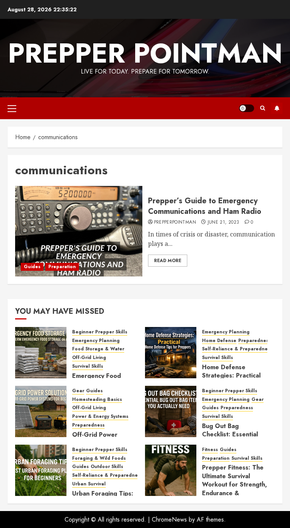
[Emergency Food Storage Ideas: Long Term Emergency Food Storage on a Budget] (40, 352)
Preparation (62, 266)
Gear (78, 391)
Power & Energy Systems (100, 416)
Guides (32, 266)
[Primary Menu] (12, 108)
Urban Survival (89, 484)
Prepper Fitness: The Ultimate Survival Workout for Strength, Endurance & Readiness (234, 484)
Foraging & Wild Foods (99, 458)
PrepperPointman (175, 222)
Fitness (210, 450)
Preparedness (254, 341)
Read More (167, 260)
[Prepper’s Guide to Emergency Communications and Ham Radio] (78, 231)
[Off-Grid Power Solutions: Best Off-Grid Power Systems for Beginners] (40, 411)
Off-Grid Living (89, 358)
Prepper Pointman (145, 53)
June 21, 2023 (223, 222)
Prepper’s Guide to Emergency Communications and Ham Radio (204, 206)
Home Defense (219, 341)
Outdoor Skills (107, 467)
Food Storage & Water (98, 349)
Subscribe (276, 108)
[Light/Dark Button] (246, 108)
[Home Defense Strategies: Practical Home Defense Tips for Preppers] (170, 352)
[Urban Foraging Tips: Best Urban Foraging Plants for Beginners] (40, 470)
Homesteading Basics (97, 399)
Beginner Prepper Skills (99, 332)
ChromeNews (169, 519)
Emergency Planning (96, 341)
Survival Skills (87, 366)
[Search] (262, 108)
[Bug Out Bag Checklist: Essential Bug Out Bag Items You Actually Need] (170, 411)
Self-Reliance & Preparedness (237, 349)
